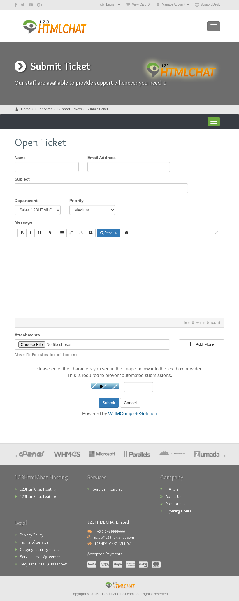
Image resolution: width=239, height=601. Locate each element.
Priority (76, 200)
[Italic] (30, 233)
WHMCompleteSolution (132, 413)
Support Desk (210, 4)
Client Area (44, 109)
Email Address (101, 157)
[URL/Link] (50, 233)
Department (26, 200)
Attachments (27, 335)
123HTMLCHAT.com (117, 594)
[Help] (126, 233)
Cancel (130, 402)
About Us (174, 496)
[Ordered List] (71, 233)
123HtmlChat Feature (38, 496)
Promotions (176, 503)
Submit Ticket (97, 109)
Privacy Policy (31, 535)
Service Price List (107, 489)
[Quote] (91, 233)
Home (26, 109)
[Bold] (22, 233)
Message (23, 222)
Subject (22, 179)
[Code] (81, 233)
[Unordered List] (62, 233)
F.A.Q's (172, 489)
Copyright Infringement (39, 549)
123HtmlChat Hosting (38, 489)
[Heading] (39, 233)
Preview (110, 233)
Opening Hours (178, 511)
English (111, 4)
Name (20, 157)
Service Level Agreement (41, 556)
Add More (204, 344)
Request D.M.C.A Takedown (44, 564)
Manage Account (173, 4)
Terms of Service (34, 542)
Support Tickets (69, 109)
